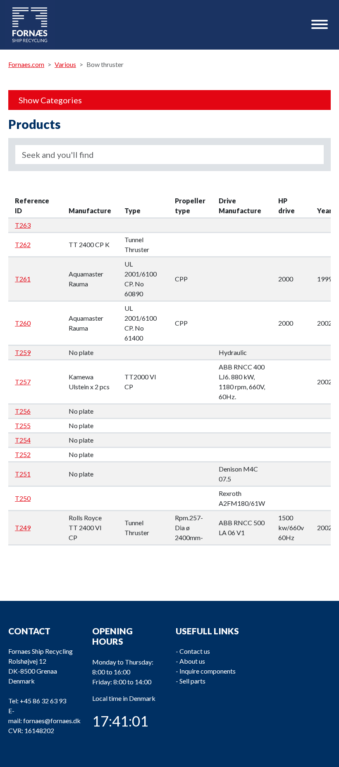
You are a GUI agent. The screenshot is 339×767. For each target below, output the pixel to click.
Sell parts (192, 681)
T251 (23, 474)
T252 (23, 454)
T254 (23, 440)
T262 (23, 244)
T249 (23, 527)
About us (192, 661)
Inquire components (207, 671)
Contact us (194, 651)
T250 (23, 498)
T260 (23, 323)
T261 (23, 279)
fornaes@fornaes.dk (52, 720)
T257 (23, 382)
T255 (23, 425)
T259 (23, 352)
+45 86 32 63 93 (43, 701)
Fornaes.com (26, 64)
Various (65, 64)
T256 (23, 411)
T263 (23, 225)
